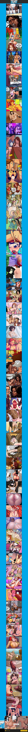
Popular (3, 727)
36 (4, 724)
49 (2, 725)
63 (2, 726)
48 (0, 725)
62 (0, 726)
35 (2, 724)
